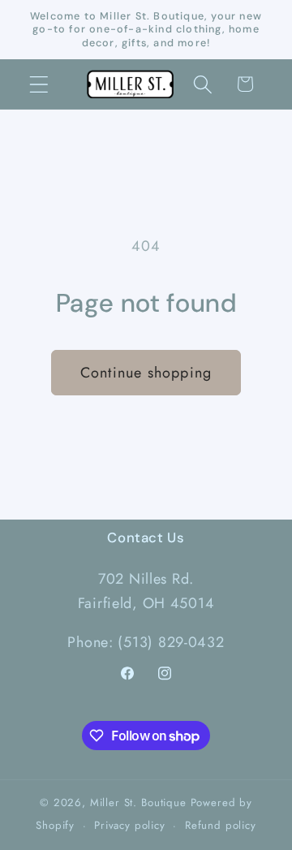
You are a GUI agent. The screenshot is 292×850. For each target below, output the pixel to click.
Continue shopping (146, 372)
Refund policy (220, 825)
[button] (39, 84)
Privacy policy (129, 825)
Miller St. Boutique (138, 802)
